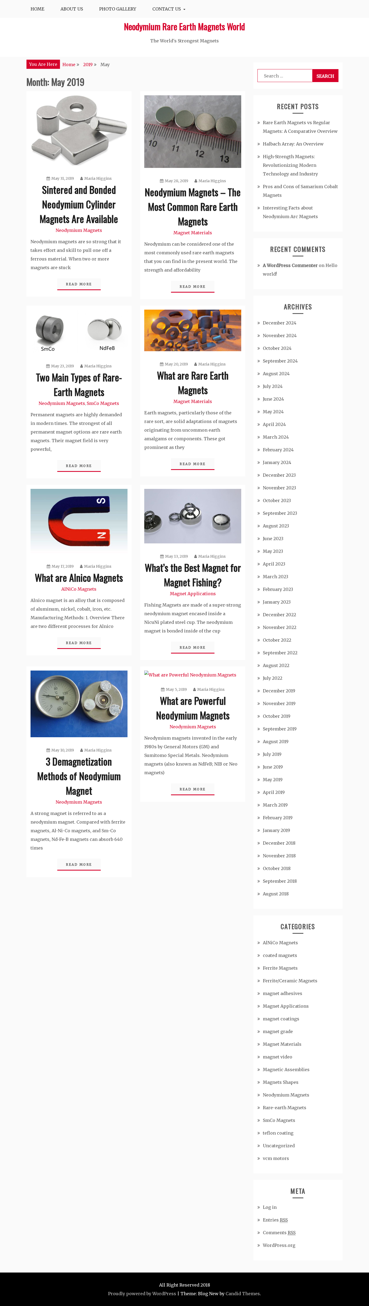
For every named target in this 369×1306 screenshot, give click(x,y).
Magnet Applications (193, 593)
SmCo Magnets (103, 403)
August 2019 (276, 741)
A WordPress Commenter (290, 265)
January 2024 (277, 462)
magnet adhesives (282, 993)
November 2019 (279, 703)
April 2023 (274, 564)
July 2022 (272, 678)
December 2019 (279, 690)
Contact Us (166, 9)
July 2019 (272, 754)
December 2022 (279, 614)
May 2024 (273, 411)
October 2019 (276, 716)
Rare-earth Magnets (284, 1107)
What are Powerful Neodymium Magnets (193, 707)
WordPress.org (279, 1245)
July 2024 (273, 386)
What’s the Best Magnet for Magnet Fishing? (193, 574)
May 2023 (273, 551)
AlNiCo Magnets (78, 589)
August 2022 (276, 665)
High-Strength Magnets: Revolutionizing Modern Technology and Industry (290, 165)
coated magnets (280, 955)
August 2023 (276, 526)
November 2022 (279, 627)
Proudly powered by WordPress (142, 1293)
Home (37, 9)
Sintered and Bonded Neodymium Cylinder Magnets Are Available (79, 204)
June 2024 (273, 399)
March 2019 (275, 805)
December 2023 (279, 475)
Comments (279, 1232)
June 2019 (273, 767)
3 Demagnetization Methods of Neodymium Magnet (79, 775)
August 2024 (276, 373)
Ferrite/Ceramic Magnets (290, 980)
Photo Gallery (117, 9)
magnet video (277, 1057)
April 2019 (274, 792)
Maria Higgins (98, 178)
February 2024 (278, 449)
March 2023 (275, 576)
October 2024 (277, 348)
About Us (72, 9)
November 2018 (279, 855)
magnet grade (278, 1031)
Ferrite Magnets (280, 968)
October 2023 (277, 500)
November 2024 (280, 335)
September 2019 (280, 729)
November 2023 (279, 487)
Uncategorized (279, 1145)
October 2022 (277, 640)
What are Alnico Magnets (79, 577)
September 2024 (280, 361)
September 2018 (280, 881)
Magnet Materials (192, 232)
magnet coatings (281, 1018)
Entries (275, 1220)
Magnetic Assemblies (286, 1069)
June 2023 (273, 538)
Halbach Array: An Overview (293, 144)
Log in (270, 1207)
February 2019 (278, 817)
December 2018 (279, 843)
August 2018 (276, 893)
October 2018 (277, 868)
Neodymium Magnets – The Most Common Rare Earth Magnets (193, 206)
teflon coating (278, 1133)
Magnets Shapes (280, 1082)
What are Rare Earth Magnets (193, 382)
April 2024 (274, 424)
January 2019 (276, 830)
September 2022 (280, 652)
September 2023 (280, 513)
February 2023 (278, 589)
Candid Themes (243, 1293)
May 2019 (273, 779)
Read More (79, 284)
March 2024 (276, 437)
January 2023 (277, 602)
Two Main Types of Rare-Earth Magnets (79, 384)
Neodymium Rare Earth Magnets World (184, 26)
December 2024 (279, 323)
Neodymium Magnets (79, 230)
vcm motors (276, 1158)
